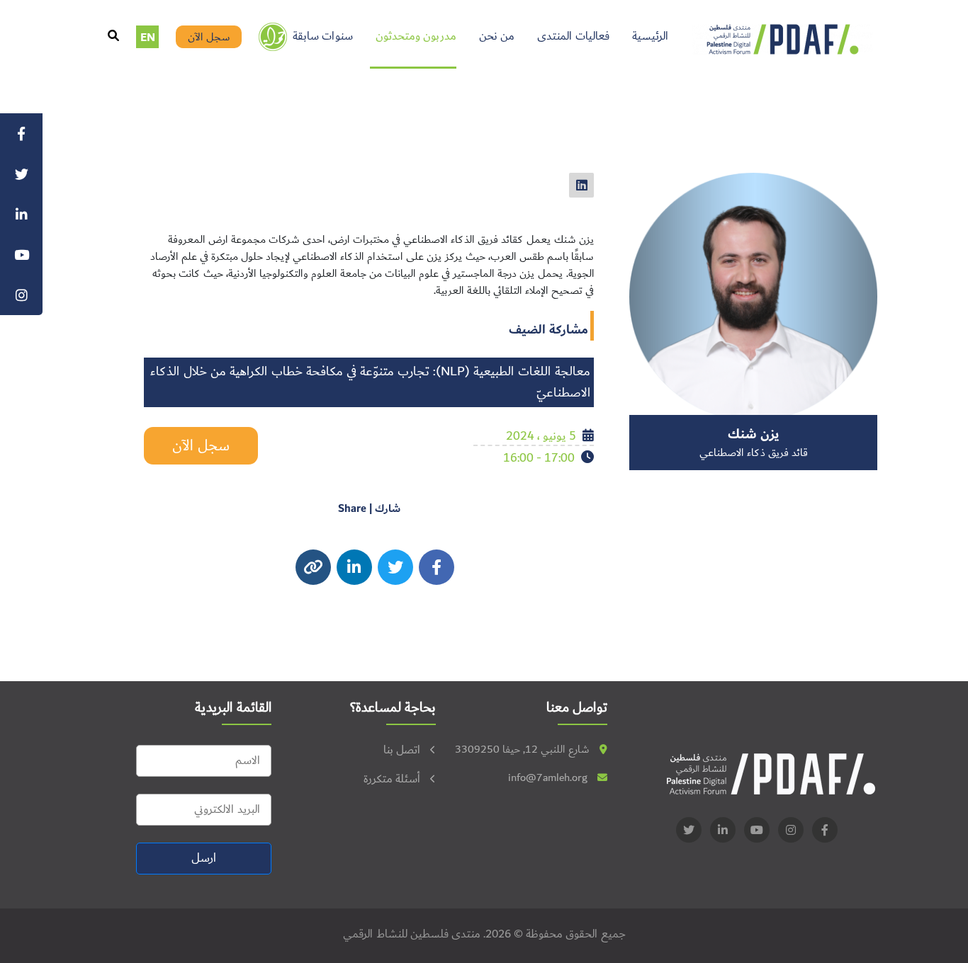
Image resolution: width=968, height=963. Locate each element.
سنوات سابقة (323, 36)
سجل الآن (209, 37)
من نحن (496, 36)
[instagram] (354, 567)
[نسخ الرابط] (313, 567)
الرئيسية (650, 36)
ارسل (203, 858)
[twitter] (581, 185)
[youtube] (757, 830)
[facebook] (436, 567)
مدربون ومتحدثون (416, 36)
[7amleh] (273, 37)
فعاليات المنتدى (573, 36)
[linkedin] (723, 830)
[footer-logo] (771, 773)
